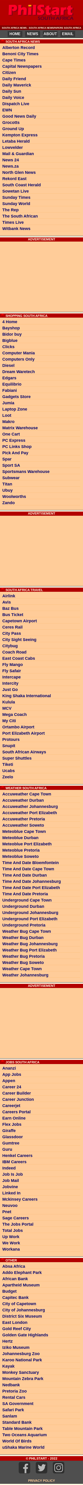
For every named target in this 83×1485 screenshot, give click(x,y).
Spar (7, 459)
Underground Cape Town (27, 900)
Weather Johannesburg (25, 975)
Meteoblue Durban (20, 837)
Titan (7, 484)
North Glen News (19, 172)
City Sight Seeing (19, 639)
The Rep (10, 210)
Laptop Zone (14, 409)
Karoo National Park (22, 1360)
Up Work (10, 1236)
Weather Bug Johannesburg (30, 944)
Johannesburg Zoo (21, 1353)
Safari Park (13, 1410)
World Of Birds (17, 1441)
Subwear (11, 478)
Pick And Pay (15, 453)
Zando (8, 502)
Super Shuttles (17, 758)
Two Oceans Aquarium (24, 1435)
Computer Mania (18, 353)
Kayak (8, 1366)
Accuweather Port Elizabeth (29, 812)
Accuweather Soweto (23, 825)
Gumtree (10, 1143)
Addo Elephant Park (22, 1272)
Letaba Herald (16, 141)
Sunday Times (16, 197)
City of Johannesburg (23, 1310)
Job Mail (10, 1180)
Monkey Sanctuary (20, 1372)
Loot (6, 415)
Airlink (8, 596)
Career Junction (18, 1099)
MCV (7, 708)
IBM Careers (14, 1162)
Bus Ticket (12, 614)
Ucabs (8, 770)
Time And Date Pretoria (25, 894)
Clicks (8, 346)
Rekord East (14, 178)
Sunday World (16, 203)
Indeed (9, 1168)
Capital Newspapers (22, 66)
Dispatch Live (15, 103)
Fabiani (9, 390)
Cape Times (14, 60)
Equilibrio (11, 384)
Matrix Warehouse (20, 428)
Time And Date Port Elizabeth (31, 887)
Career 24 (11, 1087)
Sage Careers (15, 1218)
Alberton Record (18, 47)
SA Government (17, 1403)
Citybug (10, 646)
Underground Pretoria (23, 925)
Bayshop (11, 328)
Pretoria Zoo (14, 1391)
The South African (20, 216)
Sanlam (9, 1416)
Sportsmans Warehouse (26, 471)
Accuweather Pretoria (23, 819)
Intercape (11, 677)
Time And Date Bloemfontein (30, 862)
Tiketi (7, 764)
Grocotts (11, 122)
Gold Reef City (16, 1328)
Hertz (7, 1341)
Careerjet (11, 1105)
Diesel (8, 365)
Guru (7, 1149)
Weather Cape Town (22, 968)
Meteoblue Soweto (20, 856)
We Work (11, 1243)
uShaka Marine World (23, 1447)
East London (14, 1322)
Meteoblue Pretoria (21, 850)
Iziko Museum (16, 1347)
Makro (8, 421)
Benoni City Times (20, 54)
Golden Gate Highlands (25, 1335)
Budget (9, 1291)
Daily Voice (13, 97)
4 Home (9, 321)
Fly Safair (11, 671)
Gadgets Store (16, 396)
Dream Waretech (18, 371)
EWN (7, 110)
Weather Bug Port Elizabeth (29, 950)
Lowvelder (12, 147)
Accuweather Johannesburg (30, 806)
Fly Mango (12, 664)
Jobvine (10, 1186)
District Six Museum (22, 1316)
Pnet (6, 1211)
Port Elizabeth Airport (23, 733)
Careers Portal (16, 1112)
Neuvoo (10, 1205)
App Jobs (11, 1074)
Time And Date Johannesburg (31, 881)
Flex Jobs (11, 1124)
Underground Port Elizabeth (29, 919)
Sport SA (11, 465)
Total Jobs (12, 1230)
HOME (15, 34)
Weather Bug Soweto (23, 962)
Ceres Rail (12, 627)
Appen (8, 1080)
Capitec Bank (15, 1297)
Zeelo (7, 777)
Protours (11, 739)
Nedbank (11, 1385)
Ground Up (13, 128)
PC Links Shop (17, 446)
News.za (10, 166)
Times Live (13, 222)
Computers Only (18, 359)
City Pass (11, 633)
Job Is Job (12, 1174)
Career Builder (16, 1093)
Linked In (11, 1193)
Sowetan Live (15, 191)
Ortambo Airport (18, 727)
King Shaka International (26, 695)
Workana (11, 1249)
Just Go (10, 689)
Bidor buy (12, 334)
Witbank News (16, 228)
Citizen (9, 72)
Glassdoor (12, 1137)
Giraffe (9, 1130)
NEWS (32, 34)
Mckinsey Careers (20, 1199)
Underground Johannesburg (30, 912)
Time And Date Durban (24, 875)
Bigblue (10, 340)
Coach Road (14, 652)
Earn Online (14, 1118)
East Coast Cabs (18, 658)
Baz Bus (10, 608)
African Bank (15, 1278)
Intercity (10, 683)
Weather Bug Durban (23, 937)
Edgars (9, 378)
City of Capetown (19, 1303)
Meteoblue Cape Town (24, 831)
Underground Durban (23, 906)
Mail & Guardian (18, 153)
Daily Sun (11, 91)
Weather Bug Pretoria (23, 956)
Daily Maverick (16, 85)
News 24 (10, 160)
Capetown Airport (19, 621)
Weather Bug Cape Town (26, 931)
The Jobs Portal (17, 1224)
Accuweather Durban (23, 800)
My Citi (9, 720)
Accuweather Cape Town (26, 794)
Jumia (8, 403)
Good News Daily (19, 116)
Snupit (8, 745)
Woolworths (14, 496)
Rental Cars (13, 1397)
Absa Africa (13, 1266)
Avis (6, 602)
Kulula (8, 702)
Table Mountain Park (22, 1428)
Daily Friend (14, 79)
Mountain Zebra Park (22, 1378)
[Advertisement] (41, 276)
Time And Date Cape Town (28, 869)
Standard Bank (17, 1422)
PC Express (13, 440)
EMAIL (68, 34)
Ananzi (9, 1068)
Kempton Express (20, 135)
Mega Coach (14, 714)
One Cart (11, 434)
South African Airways (24, 752)
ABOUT (50, 34)
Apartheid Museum (21, 1285)
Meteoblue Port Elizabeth (27, 844)
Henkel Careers (17, 1155)
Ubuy (7, 490)
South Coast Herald (21, 185)
